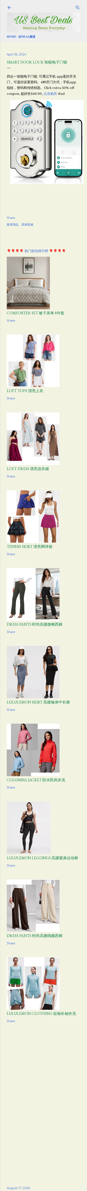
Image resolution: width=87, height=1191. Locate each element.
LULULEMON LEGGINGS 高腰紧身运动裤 (42, 857)
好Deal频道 (27, 36)
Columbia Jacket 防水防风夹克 (36, 779)
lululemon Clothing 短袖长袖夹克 (41, 1013)
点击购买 (50, 93)
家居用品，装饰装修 (20, 224)
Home (11, 36)
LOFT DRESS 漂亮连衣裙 (28, 468)
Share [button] (11, 218)
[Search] (77, 7)
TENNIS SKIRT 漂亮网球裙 (29, 546)
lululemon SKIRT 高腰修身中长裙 (38, 702)
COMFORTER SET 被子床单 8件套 (35, 313)
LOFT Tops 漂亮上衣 (25, 390)
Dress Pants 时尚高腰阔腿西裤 (35, 935)
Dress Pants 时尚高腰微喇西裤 (35, 624)
